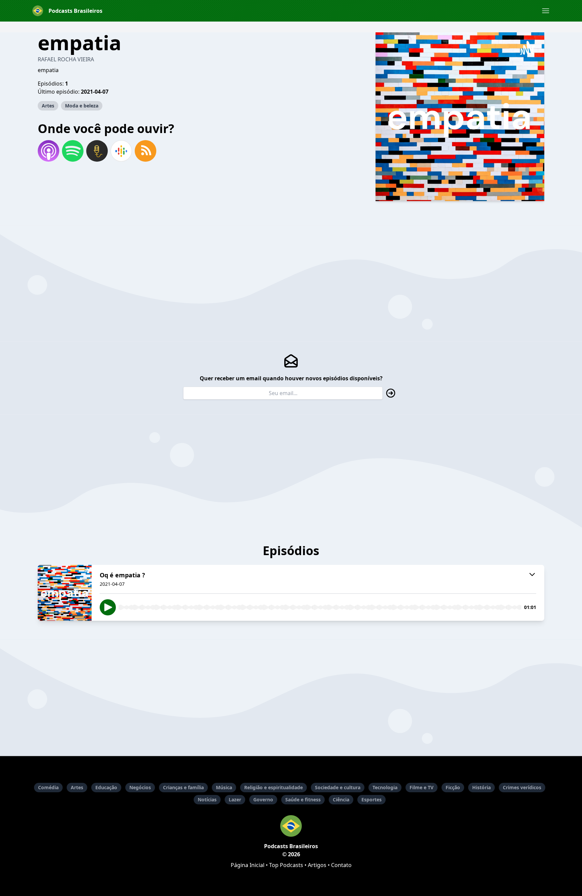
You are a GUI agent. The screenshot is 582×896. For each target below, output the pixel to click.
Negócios (140, 787)
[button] (546, 11)
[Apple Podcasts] (48, 151)
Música (224, 787)
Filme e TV (421, 787)
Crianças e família (183, 787)
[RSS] (145, 151)
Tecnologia (385, 787)
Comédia (48, 787)
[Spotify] (73, 151)
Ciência (341, 799)
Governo (263, 799)
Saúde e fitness (303, 799)
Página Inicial (247, 865)
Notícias (207, 799)
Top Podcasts (286, 865)
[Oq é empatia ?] (65, 593)
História (481, 787)
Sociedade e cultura (337, 787)
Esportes (371, 799)
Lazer (235, 799)
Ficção (453, 787)
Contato (341, 865)
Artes (48, 105)
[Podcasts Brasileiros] (291, 826)
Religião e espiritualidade (273, 787)
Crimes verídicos (522, 787)
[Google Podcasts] (121, 151)
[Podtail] (97, 151)
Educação (106, 787)
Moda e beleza (81, 105)
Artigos (317, 865)
